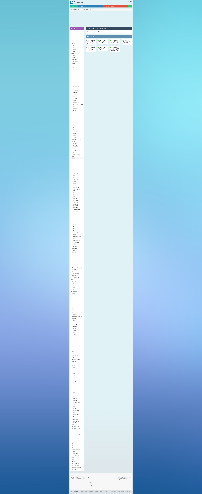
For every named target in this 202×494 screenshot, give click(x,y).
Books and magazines (76, 139)
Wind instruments (75, 281)
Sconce (74, 196)
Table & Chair (75, 131)
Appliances (74, 78)
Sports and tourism (74, 377)
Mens (73, 297)
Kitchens (75, 143)
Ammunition (74, 306)
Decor (73, 96)
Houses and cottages (76, 34)
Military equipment (75, 308)
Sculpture (74, 43)
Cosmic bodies (75, 248)
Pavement (74, 437)
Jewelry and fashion (76, 277)
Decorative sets (76, 102)
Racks (74, 177)
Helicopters (75, 392)
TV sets (74, 88)
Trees (73, 363)
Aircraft (74, 394)
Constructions (74, 252)
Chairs (74, 183)
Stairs (73, 156)
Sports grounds (75, 384)
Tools (73, 353)
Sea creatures (75, 61)
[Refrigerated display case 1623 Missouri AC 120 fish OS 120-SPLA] (103, 48)
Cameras (74, 469)
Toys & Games (75, 269)
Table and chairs (76, 179)
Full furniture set (76, 123)
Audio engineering (75, 463)
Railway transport (76, 414)
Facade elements (75, 455)
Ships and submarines (76, 312)
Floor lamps (75, 211)
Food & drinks (74, 343)
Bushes (73, 367)
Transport (73, 388)
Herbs (73, 371)
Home (73, 57)
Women (73, 295)
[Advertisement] (101, 19)
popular (96, 36)
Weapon (72, 304)
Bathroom (74, 234)
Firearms (74, 314)
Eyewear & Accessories (76, 299)
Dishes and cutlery (75, 213)
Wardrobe (75, 133)
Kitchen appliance (76, 154)
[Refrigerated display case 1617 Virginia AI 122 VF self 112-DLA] (114, 41)
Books (74, 110)
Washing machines (76, 86)
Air (72, 390)
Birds (73, 65)
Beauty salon (74, 219)
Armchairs (75, 169)
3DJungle (77, 491)
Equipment (74, 285)
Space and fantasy (74, 244)
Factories (89, 482)
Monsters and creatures (76, 336)
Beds (74, 129)
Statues (74, 49)
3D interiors (74, 75)
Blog (88, 487)
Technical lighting (76, 209)
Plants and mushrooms (75, 359)
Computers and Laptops (76, 467)
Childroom (74, 121)
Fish (73, 67)
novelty (92, 36)
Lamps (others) (76, 200)
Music (72, 279)
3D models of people (76, 322)
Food (72, 340)
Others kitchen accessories (76, 146)
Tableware (75, 150)
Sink (74, 148)
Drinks (73, 345)
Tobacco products (75, 347)
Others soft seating (76, 164)
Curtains (74, 119)
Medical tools (74, 258)
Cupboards (75, 192)
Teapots (74, 94)
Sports (73, 302)
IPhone (73, 459)
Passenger (75, 400)
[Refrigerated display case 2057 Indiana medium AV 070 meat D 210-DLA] (91, 41)
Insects (73, 63)
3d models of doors (76, 428)
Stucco (74, 114)
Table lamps (75, 202)
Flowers (73, 375)
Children (73, 293)
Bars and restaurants (76, 77)
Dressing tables (76, 187)
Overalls (73, 301)
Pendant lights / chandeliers (76, 205)
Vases (74, 100)
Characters (73, 320)
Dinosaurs (74, 55)
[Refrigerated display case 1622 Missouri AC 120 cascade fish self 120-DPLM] (126, 41)
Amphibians (74, 59)
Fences (73, 451)
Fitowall (73, 373)
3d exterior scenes (75, 426)
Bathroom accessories (77, 236)
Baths (74, 222)
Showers (75, 238)
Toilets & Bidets (76, 242)
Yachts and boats (76, 402)
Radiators (75, 226)
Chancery (74, 137)
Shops (73, 158)
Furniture (73, 160)
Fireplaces (74, 135)
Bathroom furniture (76, 240)
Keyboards (74, 283)
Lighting (73, 194)
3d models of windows (76, 430)
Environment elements (76, 443)
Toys (74, 127)
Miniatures (74, 275)
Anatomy (75, 326)
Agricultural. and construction (76, 419)
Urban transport (76, 410)
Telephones (75, 90)
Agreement (89, 485)
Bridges (73, 39)
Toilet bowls (75, 232)
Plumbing (74, 220)
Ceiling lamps (75, 207)
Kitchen (73, 141)
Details (73, 351)
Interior (72, 73)
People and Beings (75, 273)
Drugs (73, 260)
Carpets (74, 112)
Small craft (75, 398)
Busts (74, 47)
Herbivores (74, 69)
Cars (74, 406)
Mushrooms (74, 361)
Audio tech (75, 80)
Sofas (74, 162)
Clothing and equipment (76, 383)
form (127, 479)
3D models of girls (76, 324)
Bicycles (74, 408)
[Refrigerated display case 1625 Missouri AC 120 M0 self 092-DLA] (103, 41)
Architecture (73, 32)
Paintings (75, 108)
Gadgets (73, 265)
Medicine (73, 254)
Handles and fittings (76, 217)
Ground (73, 404)
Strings (73, 287)
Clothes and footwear (75, 291)
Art (72, 271)
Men (74, 332)
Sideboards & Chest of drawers (77, 190)
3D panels (75, 98)
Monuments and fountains (77, 41)
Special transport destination (76, 422)
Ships (73, 396)
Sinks (74, 228)
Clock (74, 118)
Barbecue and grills (75, 436)
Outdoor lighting (75, 453)
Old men (74, 334)
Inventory (74, 381)
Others (74, 84)
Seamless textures (90, 480)
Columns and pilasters (76, 449)
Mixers (74, 230)
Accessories (74, 461)
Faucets (74, 152)
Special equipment (75, 355)
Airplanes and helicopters (77, 316)
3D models (89, 479)
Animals (72, 53)
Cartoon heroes (75, 338)
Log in (130, 1)
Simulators (74, 386)
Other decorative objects (78, 104)
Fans (74, 82)
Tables (74, 181)
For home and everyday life (77, 267)
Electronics (73, 457)
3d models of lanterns (76, 432)
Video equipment (75, 465)
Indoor (73, 365)
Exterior (72, 424)
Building (73, 37)
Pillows (74, 116)
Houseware (74, 215)
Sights (73, 36)
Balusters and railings (76, 434)
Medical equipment (75, 256)
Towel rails (75, 224)
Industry (72, 349)
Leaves (73, 369)
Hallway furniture (76, 175)
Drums (73, 289)
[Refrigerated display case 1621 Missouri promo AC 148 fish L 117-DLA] (91, 48)
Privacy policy (90, 484)
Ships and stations (75, 246)
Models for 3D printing (75, 261)
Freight (74, 412)
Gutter (73, 439)
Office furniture (76, 173)
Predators (74, 71)
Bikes (74, 416)
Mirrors (74, 106)
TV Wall (74, 185)
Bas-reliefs (75, 45)
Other (74, 166)
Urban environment (75, 441)
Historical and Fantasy (76, 310)
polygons (100, 36)
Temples (73, 51)
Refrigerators (75, 92)
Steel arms (74, 318)
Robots (73, 250)
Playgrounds (74, 445)
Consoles (75, 167)
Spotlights (75, 198)
